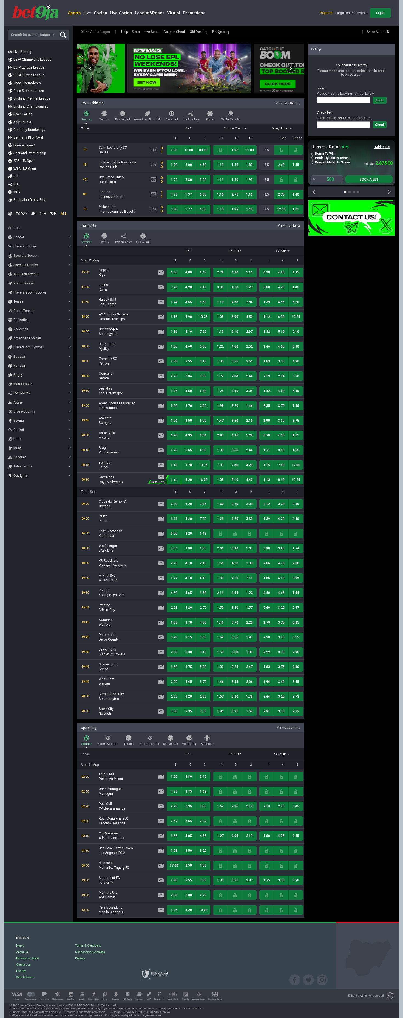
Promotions (194, 12)
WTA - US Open (24, 169)
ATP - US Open (24, 161)
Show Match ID (378, 32)
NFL (16, 176)
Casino (100, 12)
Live (87, 12)
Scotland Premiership (29, 153)
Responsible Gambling (90, 952)
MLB (16, 192)
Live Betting (22, 52)
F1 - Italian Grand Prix (29, 200)
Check (380, 125)
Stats (136, 32)
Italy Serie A (22, 122)
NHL (16, 184)
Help (124, 32)
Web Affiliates (25, 977)
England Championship (30, 106)
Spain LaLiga (22, 114)
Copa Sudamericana (28, 91)
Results (21, 970)
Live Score (152, 32)
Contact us (23, 964)
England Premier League (31, 98)
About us (22, 952)
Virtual (173, 12)
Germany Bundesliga (29, 130)
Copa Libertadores (27, 83)
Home (20, 945)
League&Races (149, 12)
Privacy (80, 958)
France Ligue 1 (24, 145)
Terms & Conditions (88, 945)
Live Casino (121, 12)
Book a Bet (369, 179)
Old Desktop (199, 32)
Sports (74, 12)
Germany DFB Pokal (28, 137)
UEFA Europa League (28, 67)
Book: (380, 100)
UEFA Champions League (32, 59)
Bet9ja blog (220, 32)
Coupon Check (175, 32)
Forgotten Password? (351, 13)
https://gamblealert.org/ (91, 1011)
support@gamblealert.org (45, 1011)
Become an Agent (27, 958)
